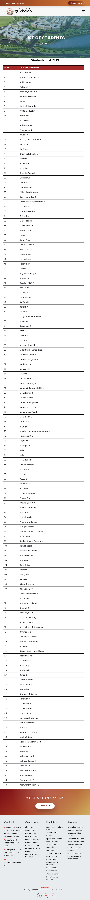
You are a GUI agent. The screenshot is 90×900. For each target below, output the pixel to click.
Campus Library (52, 874)
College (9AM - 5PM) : (14, 850)
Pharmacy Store (74, 853)
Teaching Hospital (53, 853)
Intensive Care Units (76, 842)
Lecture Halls (51, 856)
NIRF (13, 3)
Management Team (33, 839)
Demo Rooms (52, 868)
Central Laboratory (75, 845)
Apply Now (45, 806)
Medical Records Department (74, 857)
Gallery (28, 851)
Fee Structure (30, 833)
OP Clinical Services (75, 827)
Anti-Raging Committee (51, 846)
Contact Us (30, 830)
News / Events (76, 3)
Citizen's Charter (32, 845)
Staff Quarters (52, 842)
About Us (29, 827)
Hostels (49, 835)
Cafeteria (50, 850)
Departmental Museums (52, 863)
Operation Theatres (76, 839)
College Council (31, 842)
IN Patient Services (75, 830)
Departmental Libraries (52, 878)
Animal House (52, 832)
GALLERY (20, 3)
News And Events (32, 836)
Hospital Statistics (32, 848)
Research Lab (51, 871)
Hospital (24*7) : (12, 840)
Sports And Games (54, 839)
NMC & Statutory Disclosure (32, 855)
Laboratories (51, 859)
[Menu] (83, 11)
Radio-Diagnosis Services (74, 849)
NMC (8, 3)
